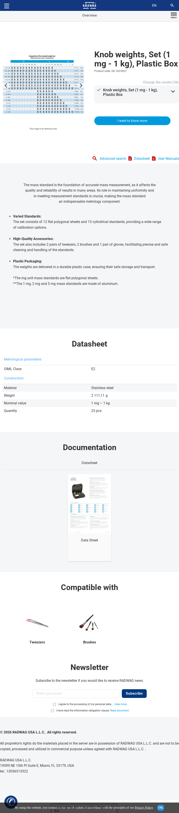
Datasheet (142, 158)
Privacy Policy (144, 807)
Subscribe (134, 693)
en (154, 5)
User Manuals (168, 158)
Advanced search (113, 158)
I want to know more (132, 121)
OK (160, 807)
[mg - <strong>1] (43, 84)
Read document (119, 710)
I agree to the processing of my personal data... (85, 704)
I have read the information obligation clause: (92, 710)
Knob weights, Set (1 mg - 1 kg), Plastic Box (130, 92)
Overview (89, 15)
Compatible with (89, 587)
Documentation (89, 447)
